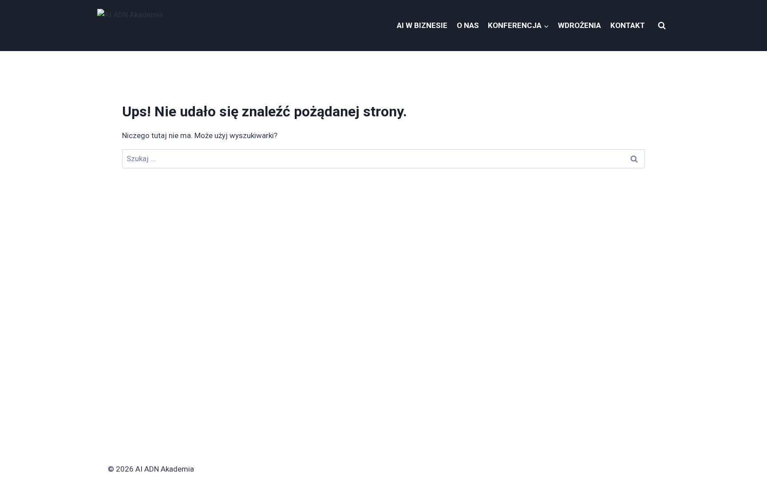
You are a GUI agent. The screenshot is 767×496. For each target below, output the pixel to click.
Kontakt (627, 25)
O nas (468, 25)
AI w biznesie (422, 25)
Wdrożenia (579, 25)
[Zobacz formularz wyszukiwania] (662, 26)
